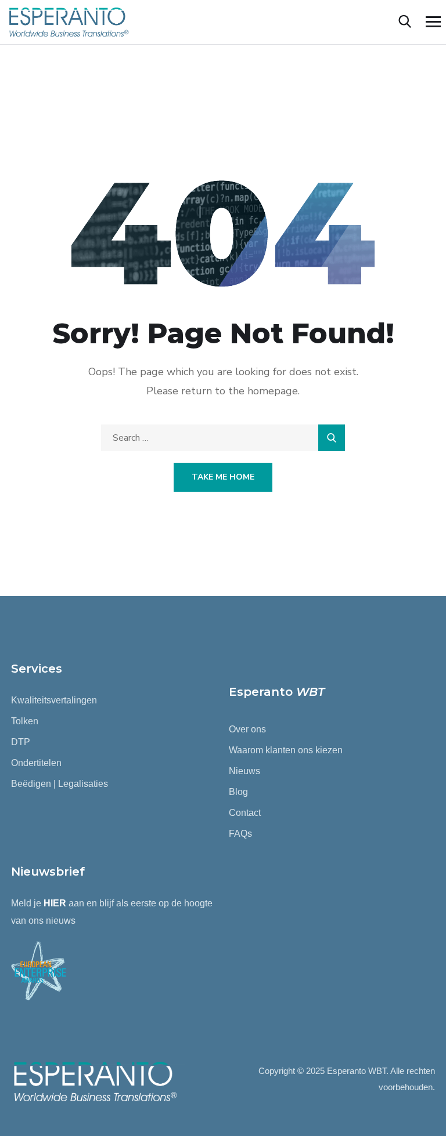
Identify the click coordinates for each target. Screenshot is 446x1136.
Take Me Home (223, 476)
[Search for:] (223, 437)
